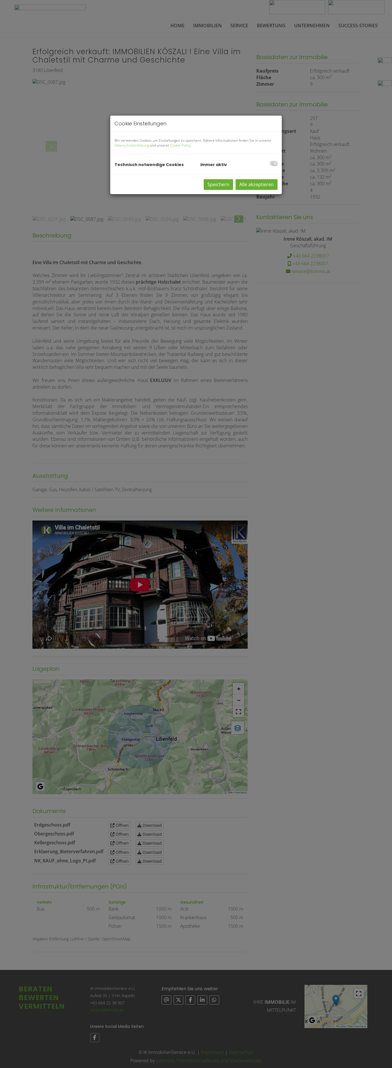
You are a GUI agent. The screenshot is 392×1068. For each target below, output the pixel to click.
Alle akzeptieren (256, 184)
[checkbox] (273, 163)
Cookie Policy (180, 145)
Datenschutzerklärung (132, 145)
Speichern (218, 184)
